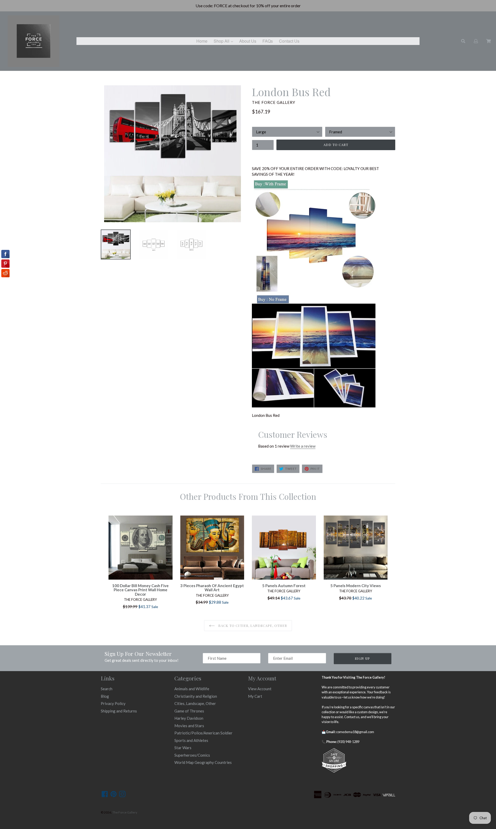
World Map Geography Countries (203, 762)
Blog (105, 696)
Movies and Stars (189, 725)
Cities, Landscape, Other (195, 703)
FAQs (267, 41)
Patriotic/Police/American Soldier (203, 733)
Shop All (225, 41)
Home (201, 41)
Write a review (302, 446)
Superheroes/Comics (192, 755)
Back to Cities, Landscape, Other (252, 625)
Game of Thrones (189, 711)
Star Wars (182, 747)
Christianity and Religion (195, 696)
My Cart (255, 696)
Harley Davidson (188, 718)
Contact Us (289, 41)
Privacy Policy (113, 703)
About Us (247, 41)
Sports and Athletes (191, 740)
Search (106, 688)
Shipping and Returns (119, 711)
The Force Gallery (124, 812)
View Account (260, 688)
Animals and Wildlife (191, 688)
